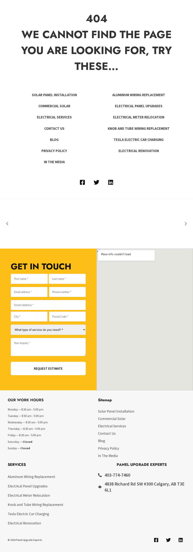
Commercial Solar (54, 106)
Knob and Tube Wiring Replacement (139, 128)
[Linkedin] (110, 182)
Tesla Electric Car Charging (139, 139)
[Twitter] (96, 182)
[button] (7, 223)
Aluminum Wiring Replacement (138, 95)
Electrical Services (54, 117)
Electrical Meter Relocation (138, 117)
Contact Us (54, 128)
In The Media (54, 162)
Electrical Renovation (139, 150)
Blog (54, 139)
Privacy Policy (54, 150)
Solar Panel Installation (54, 95)
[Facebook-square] (82, 182)
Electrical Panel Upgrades (138, 106)
